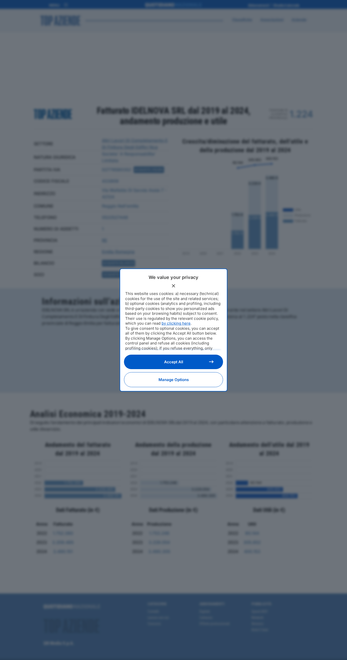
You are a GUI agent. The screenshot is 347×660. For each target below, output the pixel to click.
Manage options (174, 379)
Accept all (173, 361)
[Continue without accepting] (173, 286)
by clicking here (176, 323)
